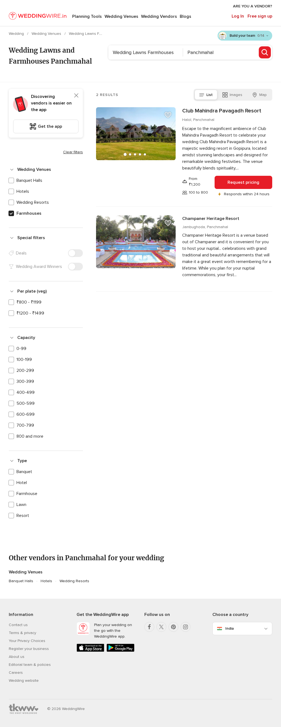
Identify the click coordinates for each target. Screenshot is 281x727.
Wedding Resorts (32, 202)
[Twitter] (161, 627)
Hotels (22, 191)
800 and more (29, 436)
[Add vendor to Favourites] (167, 114)
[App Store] (90, 650)
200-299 (25, 370)
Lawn (21, 504)
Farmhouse (26, 493)
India (229, 628)
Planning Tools (87, 16)
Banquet (24, 471)
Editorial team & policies (30, 664)
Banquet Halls (29, 180)
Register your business (29, 648)
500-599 (25, 403)
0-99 (21, 348)
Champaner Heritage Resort (210, 218)
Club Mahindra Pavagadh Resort (221, 111)
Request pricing (243, 182)
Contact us (18, 625)
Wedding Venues (121, 16)
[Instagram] (185, 627)
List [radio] (209, 94)
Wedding (17, 33)
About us (16, 656)
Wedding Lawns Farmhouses (94, 33)
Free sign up (260, 16)
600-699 (25, 414)
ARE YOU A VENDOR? (252, 6)
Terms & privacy (22, 632)
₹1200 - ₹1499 (30, 313)
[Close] (76, 95)
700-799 (25, 425)
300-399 (25, 381)
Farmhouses (28, 213)
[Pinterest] (173, 627)
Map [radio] (263, 94)
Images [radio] (236, 94)
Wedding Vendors (159, 16)
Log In (238, 16)
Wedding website (24, 680)
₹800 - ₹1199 (28, 302)
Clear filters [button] (73, 152)
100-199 (24, 359)
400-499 (25, 392)
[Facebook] (149, 627)
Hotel (21, 482)
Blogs (185, 16)
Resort (22, 515)
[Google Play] (120, 650)
